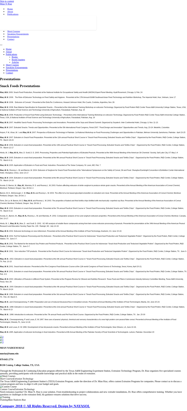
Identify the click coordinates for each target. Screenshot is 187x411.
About (10, 11)
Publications (12, 14)
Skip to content (7, 1)
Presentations (13, 36)
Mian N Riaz (6, 4)
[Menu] (1, 44)
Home (10, 9)
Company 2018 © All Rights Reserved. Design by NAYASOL (45, 406)
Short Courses (13, 31)
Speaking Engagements (18, 34)
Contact (10, 39)
